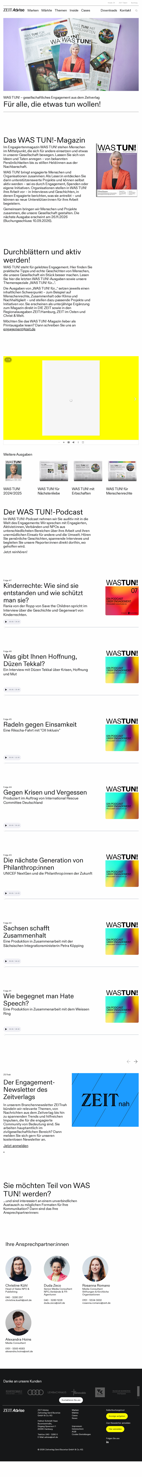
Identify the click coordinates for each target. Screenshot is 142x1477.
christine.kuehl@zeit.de (18, 1300)
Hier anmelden (115, 1429)
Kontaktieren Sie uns (71, 1400)
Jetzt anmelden (15, 1146)
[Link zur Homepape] (13, 10)
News (74, 1418)
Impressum (77, 1426)
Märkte (46, 10)
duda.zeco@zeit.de (54, 1303)
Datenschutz (78, 1429)
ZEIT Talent (123, 3)
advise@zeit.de (51, 1437)
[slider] (71, 627)
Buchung (134, 3)
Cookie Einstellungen (81, 1434)
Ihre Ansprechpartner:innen (37, 1244)
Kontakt (125, 10)
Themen (61, 10)
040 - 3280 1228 (53, 1300)
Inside (74, 10)
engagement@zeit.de (19, 329)
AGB (74, 1431)
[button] (136, 10)
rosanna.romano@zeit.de (96, 1303)
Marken (33, 10)
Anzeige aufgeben (117, 1416)
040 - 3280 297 (14, 1297)
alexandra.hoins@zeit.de (19, 1351)
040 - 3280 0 (52, 1434)
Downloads (109, 10)
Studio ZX (111, 3)
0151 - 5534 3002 (92, 1300)
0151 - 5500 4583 (15, 1348)
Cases (85, 10)
